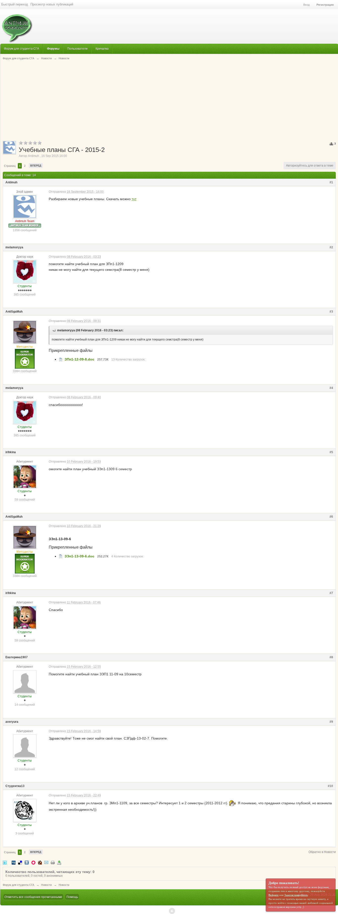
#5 (331, 452)
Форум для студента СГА (21, 48)
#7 (331, 593)
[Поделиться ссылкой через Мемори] (33, 862)
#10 (330, 786)
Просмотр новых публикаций (51, 4)
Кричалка (102, 48)
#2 (331, 247)
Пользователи (77, 48)
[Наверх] (172, 911)
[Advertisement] (169, 100)
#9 (331, 721)
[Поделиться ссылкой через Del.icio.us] (20, 862)
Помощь (72, 897)
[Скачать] (59, 862)
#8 (331, 657)
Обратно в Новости (322, 852)
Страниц (10, 165)
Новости (46, 884)
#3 (331, 311)
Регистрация (325, 4)
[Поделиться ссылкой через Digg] (14, 862)
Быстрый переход (14, 4)
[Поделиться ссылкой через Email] (46, 862)
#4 (331, 388)
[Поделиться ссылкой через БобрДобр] (40, 862)
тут (134, 199)
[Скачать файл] (61, 359)
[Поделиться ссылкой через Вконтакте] (26, 862)
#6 (331, 516)
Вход (306, 4)
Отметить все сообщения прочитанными (33, 897)
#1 (331, 182)
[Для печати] (53, 862)
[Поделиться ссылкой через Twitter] (5, 862)
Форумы (53, 48)
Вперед (35, 165)
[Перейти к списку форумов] (16, 26)
